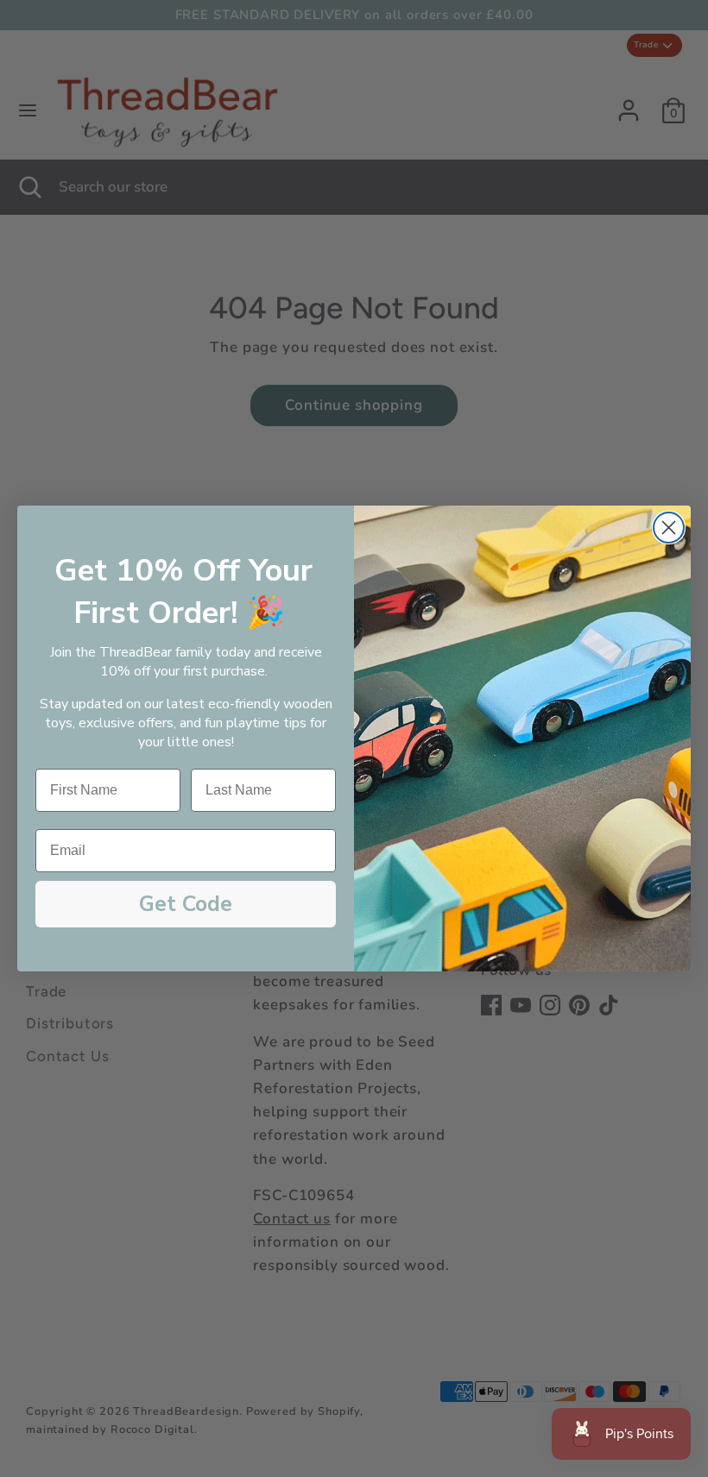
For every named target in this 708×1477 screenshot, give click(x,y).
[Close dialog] (669, 527)
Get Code (185, 904)
